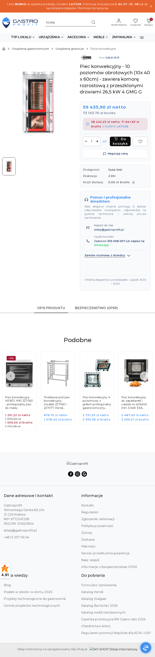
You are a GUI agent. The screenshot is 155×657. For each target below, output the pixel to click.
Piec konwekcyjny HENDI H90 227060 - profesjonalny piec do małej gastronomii (19, 403)
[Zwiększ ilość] (97, 141)
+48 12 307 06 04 (16, 537)
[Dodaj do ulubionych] (140, 141)
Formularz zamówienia (98, 585)
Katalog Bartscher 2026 (99, 605)
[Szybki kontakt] (145, 647)
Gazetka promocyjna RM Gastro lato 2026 (113, 619)
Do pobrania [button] (93, 575)
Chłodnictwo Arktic (96, 626)
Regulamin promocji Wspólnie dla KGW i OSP (116, 633)
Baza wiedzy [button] (16, 575)
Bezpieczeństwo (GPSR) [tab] (96, 308)
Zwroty (86, 533)
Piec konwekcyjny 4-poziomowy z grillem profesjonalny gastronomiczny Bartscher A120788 (97, 403)
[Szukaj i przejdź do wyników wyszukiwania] (93, 22)
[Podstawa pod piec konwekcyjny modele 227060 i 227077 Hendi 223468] (61, 390)
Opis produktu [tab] (51, 308)
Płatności (88, 546)
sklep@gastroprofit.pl (20, 530)
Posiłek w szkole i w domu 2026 (28, 592)
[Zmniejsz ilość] (86, 141)
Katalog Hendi (92, 592)
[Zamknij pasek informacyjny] (151, 6)
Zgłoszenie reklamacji (97, 519)
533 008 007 (116, 241)
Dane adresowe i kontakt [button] (28, 495)
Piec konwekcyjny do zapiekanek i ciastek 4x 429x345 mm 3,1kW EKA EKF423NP (134, 403)
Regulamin (89, 512)
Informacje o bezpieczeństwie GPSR (109, 567)
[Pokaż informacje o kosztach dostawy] (133, 182)
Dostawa (88, 539)
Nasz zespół (90, 560)
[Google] (84, 474)
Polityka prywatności (97, 526)
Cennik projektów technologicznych (32, 605)
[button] (23, 37)
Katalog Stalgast (94, 599)
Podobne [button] (77, 340)
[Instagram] (77, 474)
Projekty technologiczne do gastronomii (35, 599)
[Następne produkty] (144, 376)
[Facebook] (70, 474)
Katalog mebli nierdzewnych (103, 612)
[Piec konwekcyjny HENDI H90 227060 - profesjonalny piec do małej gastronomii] (22, 393)
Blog (7, 585)
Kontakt (87, 505)
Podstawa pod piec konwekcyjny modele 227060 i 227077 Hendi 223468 (57, 403)
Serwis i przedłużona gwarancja (105, 553)
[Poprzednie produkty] (10, 376)
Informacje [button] (92, 495)
